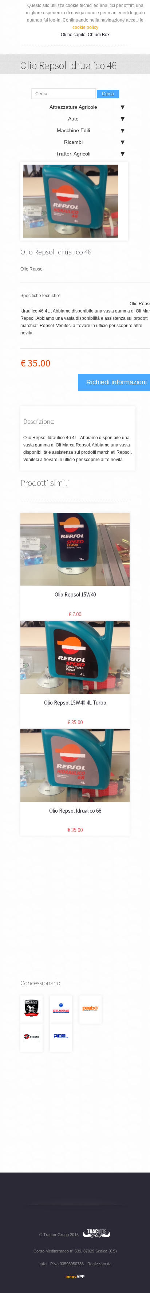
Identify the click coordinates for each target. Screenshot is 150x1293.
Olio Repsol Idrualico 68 (75, 810)
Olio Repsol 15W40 (75, 594)
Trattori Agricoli (73, 154)
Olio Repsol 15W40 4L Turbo (75, 702)
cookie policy (85, 27)
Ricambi (73, 142)
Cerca (108, 93)
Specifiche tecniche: (40, 295)
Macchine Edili (73, 130)
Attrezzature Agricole (73, 107)
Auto (73, 119)
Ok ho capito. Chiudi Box (85, 34)
